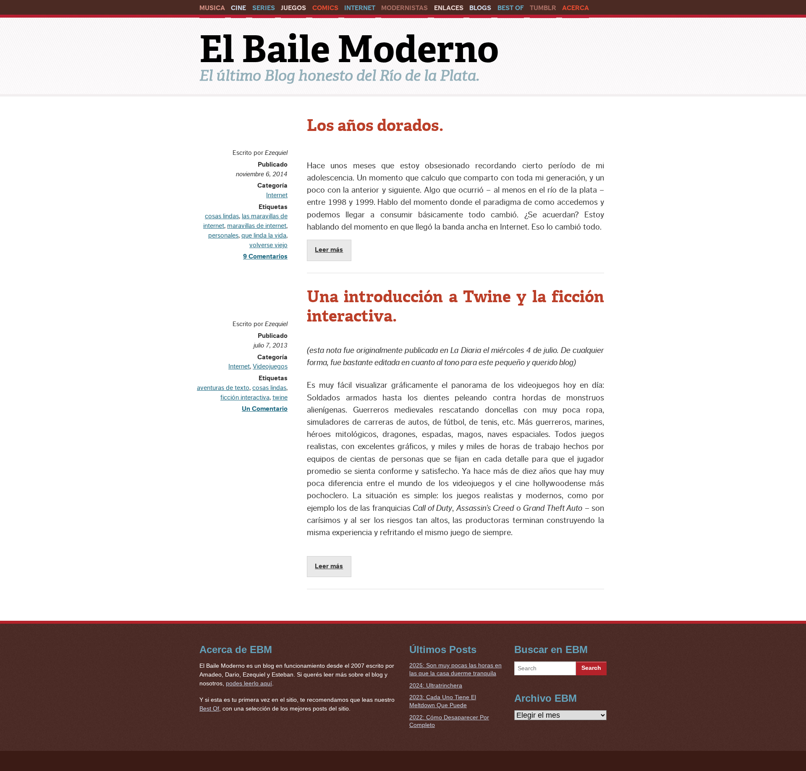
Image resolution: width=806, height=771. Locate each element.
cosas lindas (222, 216)
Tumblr (543, 8)
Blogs (480, 8)
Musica (212, 8)
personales (223, 235)
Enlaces (448, 8)
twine (280, 397)
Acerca (575, 8)
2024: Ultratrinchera (435, 685)
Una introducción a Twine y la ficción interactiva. (455, 306)
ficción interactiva (245, 397)
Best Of (510, 8)
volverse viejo (268, 245)
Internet (359, 8)
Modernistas (404, 8)
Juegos (293, 8)
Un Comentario (265, 408)
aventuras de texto (223, 387)
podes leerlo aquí (249, 683)
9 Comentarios (265, 256)
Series (263, 8)
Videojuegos (270, 366)
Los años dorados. (375, 125)
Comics (325, 8)
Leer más (329, 249)
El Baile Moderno (349, 49)
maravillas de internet (256, 225)
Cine (238, 8)
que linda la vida (263, 235)
